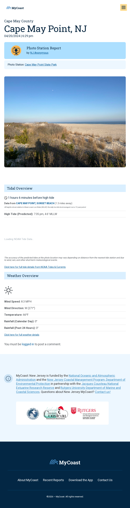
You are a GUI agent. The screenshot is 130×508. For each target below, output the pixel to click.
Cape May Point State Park (41, 64)
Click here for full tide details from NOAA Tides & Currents (35, 267)
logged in (28, 344)
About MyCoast (28, 480)
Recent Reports (53, 480)
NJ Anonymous (39, 52)
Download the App (81, 480)
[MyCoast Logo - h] (15, 8)
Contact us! (103, 392)
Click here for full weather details (21, 334)
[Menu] (123, 7)
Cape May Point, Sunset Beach (35, 203)
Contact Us (105, 480)
